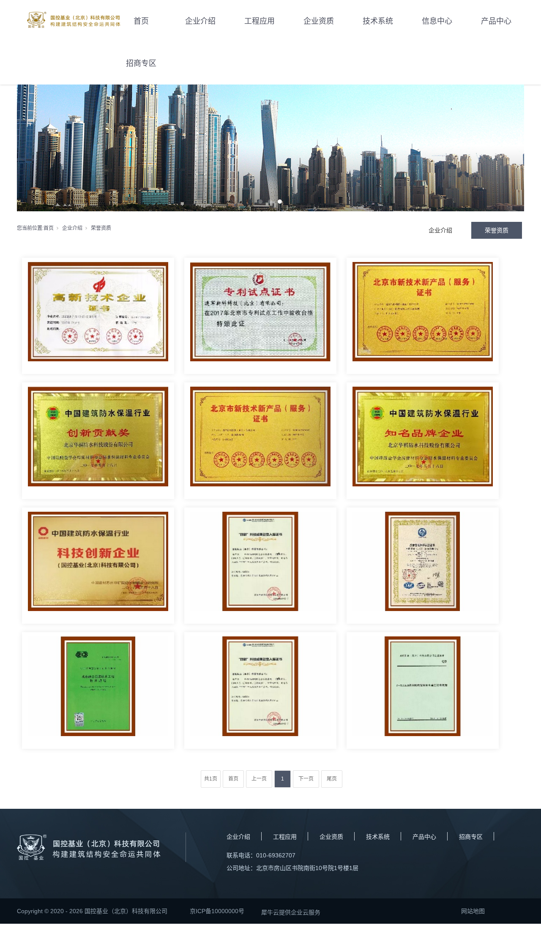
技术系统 (378, 21)
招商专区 (141, 63)
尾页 (332, 779)
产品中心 (496, 21)
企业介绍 (200, 21)
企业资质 (318, 21)
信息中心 (437, 21)
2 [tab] (270, 201)
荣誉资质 (496, 230)
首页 (141, 21)
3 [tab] (280, 201)
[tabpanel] (270, 148)
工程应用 (259, 21)
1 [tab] (260, 201)
